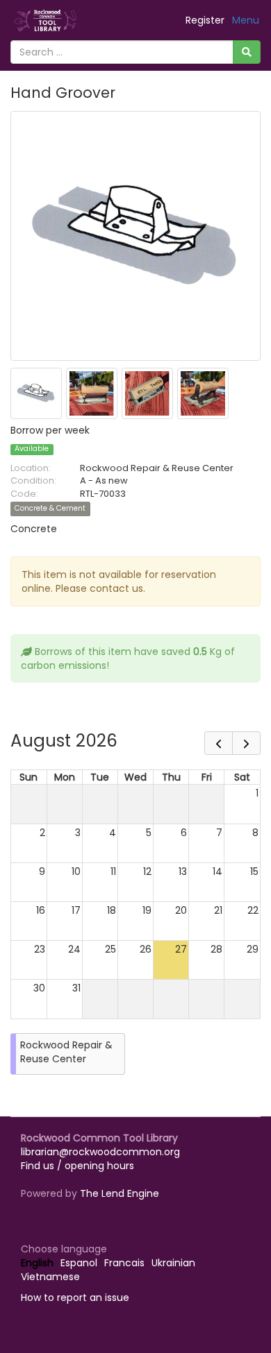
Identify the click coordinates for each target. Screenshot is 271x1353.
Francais (124, 1263)
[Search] (247, 52)
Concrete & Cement (50, 509)
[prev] (218, 743)
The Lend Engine (119, 1193)
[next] (246, 743)
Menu (245, 20)
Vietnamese (50, 1277)
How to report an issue (75, 1297)
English (37, 1263)
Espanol (78, 1263)
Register (205, 20)
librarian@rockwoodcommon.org (100, 1152)
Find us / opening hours (77, 1166)
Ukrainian (173, 1263)
